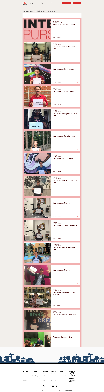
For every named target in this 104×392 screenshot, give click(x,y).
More (48, 16)
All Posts (28, 16)
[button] (78, 15)
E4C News (39, 16)
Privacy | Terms (69, 390)
